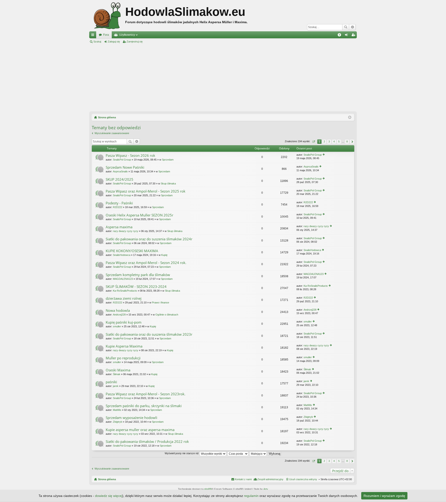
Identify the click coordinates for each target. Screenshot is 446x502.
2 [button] (324, 141)
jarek (115, 386)
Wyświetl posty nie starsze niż (182, 453)
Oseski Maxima (118, 370)
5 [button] (339, 141)
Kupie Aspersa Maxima (124, 346)
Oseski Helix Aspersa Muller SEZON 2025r (139, 215)
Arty (265, 489)
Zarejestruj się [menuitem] (354, 35)
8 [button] (347, 141)
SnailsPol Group (122, 159)
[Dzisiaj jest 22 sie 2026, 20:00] (349, 117)
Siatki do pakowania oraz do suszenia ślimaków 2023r (149, 334)
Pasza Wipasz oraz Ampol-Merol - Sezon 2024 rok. (146, 263)
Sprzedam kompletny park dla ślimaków (138, 275)
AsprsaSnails (120, 171)
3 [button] (329, 141)
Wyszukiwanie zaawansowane (352, 27)
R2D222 (117, 207)
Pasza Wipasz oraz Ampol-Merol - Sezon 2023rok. (145, 394)
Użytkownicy (127, 34)
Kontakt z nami (243, 479)
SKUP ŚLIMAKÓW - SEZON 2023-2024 (136, 286)
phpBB (208, 489)
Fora (106, 34)
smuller (117, 326)
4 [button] (334, 141)
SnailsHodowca (121, 255)
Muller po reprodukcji (123, 358)
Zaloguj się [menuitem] (347, 35)
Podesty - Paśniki (119, 203)
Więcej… (93, 35)
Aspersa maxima (119, 227)
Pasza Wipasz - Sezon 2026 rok (130, 155)
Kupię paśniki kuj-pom (123, 322)
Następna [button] (352, 141)
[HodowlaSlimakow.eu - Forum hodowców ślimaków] (107, 15)
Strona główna (107, 479)
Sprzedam (168, 159)
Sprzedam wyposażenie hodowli (131, 417)
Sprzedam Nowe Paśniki (125, 167)
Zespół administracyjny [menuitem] (270, 479)
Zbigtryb (117, 421)
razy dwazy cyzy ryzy (125, 231)
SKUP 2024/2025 (119, 179)
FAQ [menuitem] (341, 35)
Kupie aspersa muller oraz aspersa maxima (140, 430)
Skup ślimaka (168, 183)
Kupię (164, 255)
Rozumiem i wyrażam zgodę (384, 496)
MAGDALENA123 (123, 278)
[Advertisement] (223, 77)
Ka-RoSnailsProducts (125, 290)
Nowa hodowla (118, 310)
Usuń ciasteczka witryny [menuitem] (303, 479)
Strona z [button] (313, 141)
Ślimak (116, 374)
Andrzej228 (119, 314)
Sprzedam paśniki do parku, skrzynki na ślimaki (144, 406)
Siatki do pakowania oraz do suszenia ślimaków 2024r (149, 239)
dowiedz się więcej (108, 496)
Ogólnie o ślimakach (166, 314)
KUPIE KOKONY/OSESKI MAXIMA (132, 251)
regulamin (251, 496)
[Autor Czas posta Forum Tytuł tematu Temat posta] (238, 453)
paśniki (111, 382)
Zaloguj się (114, 41)
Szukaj (345, 27)
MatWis (117, 410)
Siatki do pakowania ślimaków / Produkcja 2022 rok (147, 441)
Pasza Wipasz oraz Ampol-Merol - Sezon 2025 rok (145, 191)
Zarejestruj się (135, 41)
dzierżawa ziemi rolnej (123, 298)
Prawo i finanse (160, 302)
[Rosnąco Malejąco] (258, 453)
